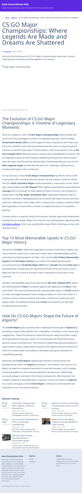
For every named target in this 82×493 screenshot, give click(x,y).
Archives (32, 462)
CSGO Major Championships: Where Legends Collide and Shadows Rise (23, 405)
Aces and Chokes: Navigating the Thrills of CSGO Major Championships (25, 422)
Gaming (14, 18)
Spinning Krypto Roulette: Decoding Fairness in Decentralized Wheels (22, 438)
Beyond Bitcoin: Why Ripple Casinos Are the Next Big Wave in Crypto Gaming (65, 422)
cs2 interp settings (11, 224)
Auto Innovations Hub (15, 4)
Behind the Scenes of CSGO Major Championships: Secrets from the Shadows (65, 405)
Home (7, 18)
